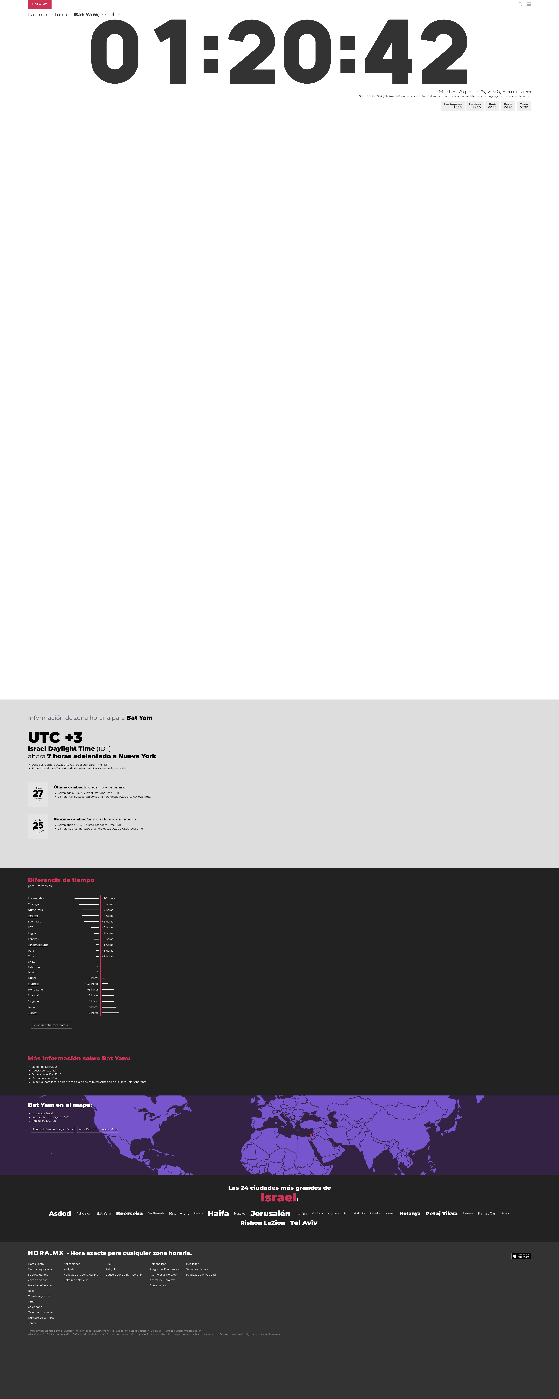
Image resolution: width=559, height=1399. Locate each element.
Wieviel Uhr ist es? (192, 1334)
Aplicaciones (71, 1264)
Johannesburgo (38, 944)
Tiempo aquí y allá (40, 1269)
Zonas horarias (37, 1280)
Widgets (69, 1269)
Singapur (34, 1001)
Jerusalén (271, 1213)
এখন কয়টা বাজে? (127, 1334)
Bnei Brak (179, 1213)
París (492, 106)
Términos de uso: (197, 1269)
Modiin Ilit (359, 1213)
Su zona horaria (38, 1274)
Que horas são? (158, 1334)
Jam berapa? (174, 1334)
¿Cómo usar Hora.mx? (164, 1274)
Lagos (32, 933)
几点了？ (50, 1334)
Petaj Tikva (442, 1213)
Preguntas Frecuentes (164, 1269)
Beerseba (129, 1213)
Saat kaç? (225, 1334)
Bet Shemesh (156, 1213)
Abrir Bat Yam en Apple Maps (98, 1129)
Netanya (410, 1213)
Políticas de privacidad (201, 1274)
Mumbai (33, 983)
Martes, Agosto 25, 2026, (484, 91)
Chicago (33, 904)
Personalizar (158, 1264)
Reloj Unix (112, 1269)
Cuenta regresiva (39, 1296)
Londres (475, 106)
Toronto (33, 915)
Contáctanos (158, 1285)
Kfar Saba (317, 1213)
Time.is (201, 1331)
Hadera (198, 1213)
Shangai (33, 995)
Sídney (32, 1013)
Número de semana (41, 1317)
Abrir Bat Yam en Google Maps (52, 1129)
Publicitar (192, 1264)
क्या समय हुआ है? (63, 1334)
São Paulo (34, 921)
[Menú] (529, 4)
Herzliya (240, 1213)
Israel (279, 1197)
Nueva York (35, 910)
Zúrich (32, 956)
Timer (32, 1301)
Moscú (32, 972)
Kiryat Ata (333, 1213)
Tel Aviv (303, 1223)
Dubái (32, 978)
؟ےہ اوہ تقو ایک (251, 1334)
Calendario (35, 1307)
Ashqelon (83, 1213)
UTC (30, 927)
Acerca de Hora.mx (162, 1280)
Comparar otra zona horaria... (51, 1025)
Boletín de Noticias (75, 1280)
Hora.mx (39, 4)
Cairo (31, 962)
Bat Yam (104, 1213)
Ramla (505, 1213)
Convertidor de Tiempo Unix (124, 1274)
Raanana (468, 1213)
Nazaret (390, 1213)
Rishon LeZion (262, 1222)
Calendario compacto (42, 1312)
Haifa (218, 1213)
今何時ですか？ (211, 1334)
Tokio (524, 106)
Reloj (31, 1290)
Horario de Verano (40, 1285)
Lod (346, 1213)
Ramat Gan (487, 1213)
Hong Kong (35, 989)
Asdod (60, 1213)
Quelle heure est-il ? (98, 1334)
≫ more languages (270, 1334)
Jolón (301, 1213)
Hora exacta (36, 1264)
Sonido (32, 1323)
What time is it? (36, 1334)
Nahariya (375, 1213)
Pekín (508, 106)
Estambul (34, 967)
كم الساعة (114, 1334)
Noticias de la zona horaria (80, 1274)
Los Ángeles (453, 106)
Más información (407, 96)
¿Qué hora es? (78, 1334)
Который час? (141, 1334)
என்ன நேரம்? (237, 1334)
